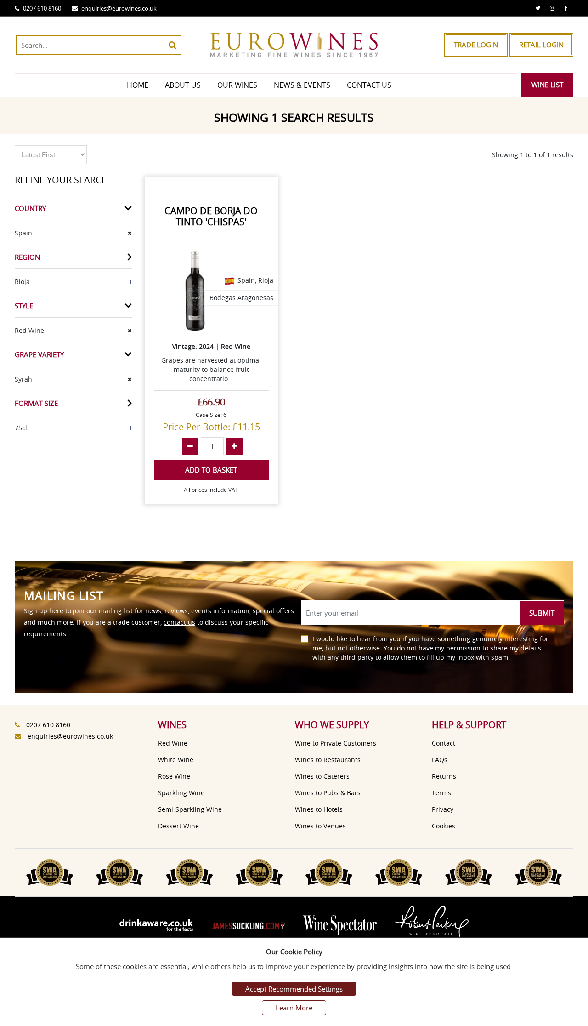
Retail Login (541, 44)
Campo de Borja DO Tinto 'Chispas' (211, 216)
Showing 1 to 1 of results (532, 154)
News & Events (302, 85)
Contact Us (369, 85)
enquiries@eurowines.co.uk (119, 8)
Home (137, 85)
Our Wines (237, 85)
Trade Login (476, 44)
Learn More (294, 1007)
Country (30, 208)
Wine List (547, 84)
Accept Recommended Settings (294, 988)
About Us (183, 85)
